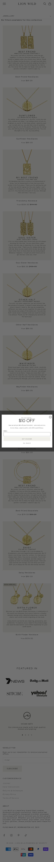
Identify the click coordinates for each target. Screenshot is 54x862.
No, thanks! (27, 443)
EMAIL (5, 431)
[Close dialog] (50, 417)
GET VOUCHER (27, 439)
